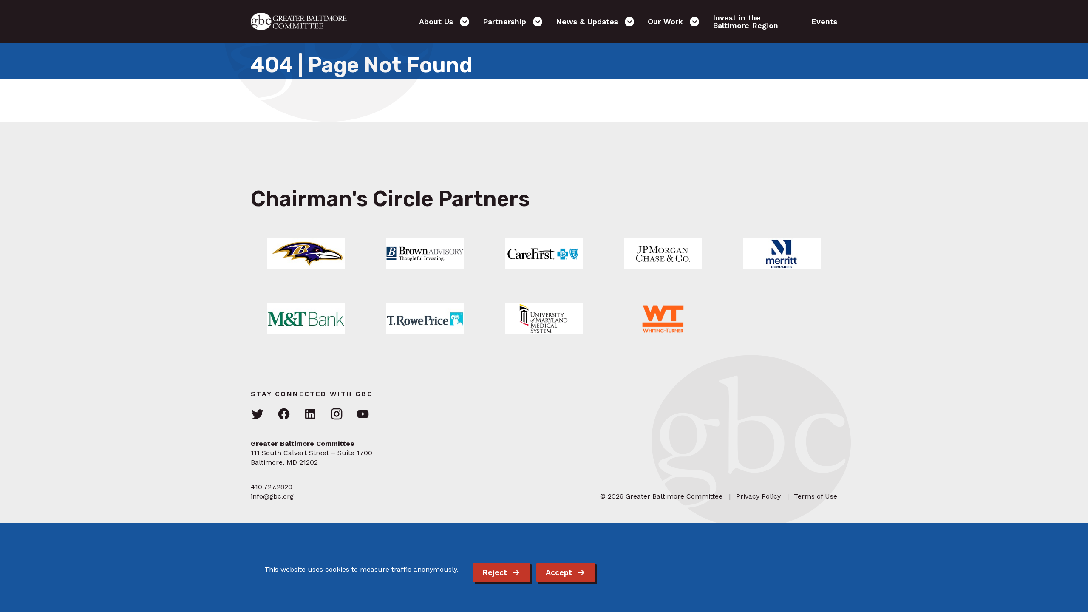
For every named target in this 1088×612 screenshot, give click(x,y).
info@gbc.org (272, 496)
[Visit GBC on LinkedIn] (310, 414)
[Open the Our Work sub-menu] (694, 21)
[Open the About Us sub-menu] (464, 21)
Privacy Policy (758, 496)
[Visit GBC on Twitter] (257, 414)
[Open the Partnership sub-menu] (537, 21)
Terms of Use (815, 496)
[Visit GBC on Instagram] (336, 414)
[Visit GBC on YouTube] (363, 414)
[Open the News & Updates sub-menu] (629, 21)
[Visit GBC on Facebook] (284, 414)
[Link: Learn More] (306, 254)
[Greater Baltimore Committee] (304, 21)
